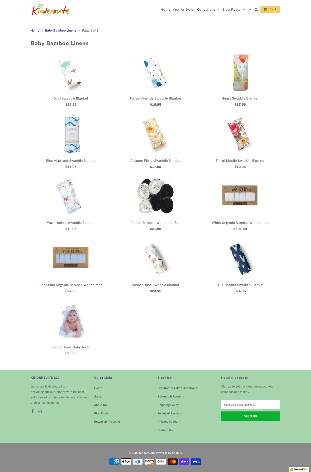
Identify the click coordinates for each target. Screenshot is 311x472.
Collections (208, 9)
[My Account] (256, 10)
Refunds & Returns (171, 396)
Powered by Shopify (169, 452)
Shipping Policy (168, 405)
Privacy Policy (167, 422)
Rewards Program (107, 422)
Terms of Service (169, 413)
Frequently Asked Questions (177, 388)
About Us (100, 405)
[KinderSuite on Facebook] (33, 411)
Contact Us (165, 430)
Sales (98, 396)
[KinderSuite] (50, 10)
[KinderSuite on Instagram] (40, 411)
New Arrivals (183, 10)
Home (98, 388)
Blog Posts (101, 413)
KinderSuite (147, 452)
